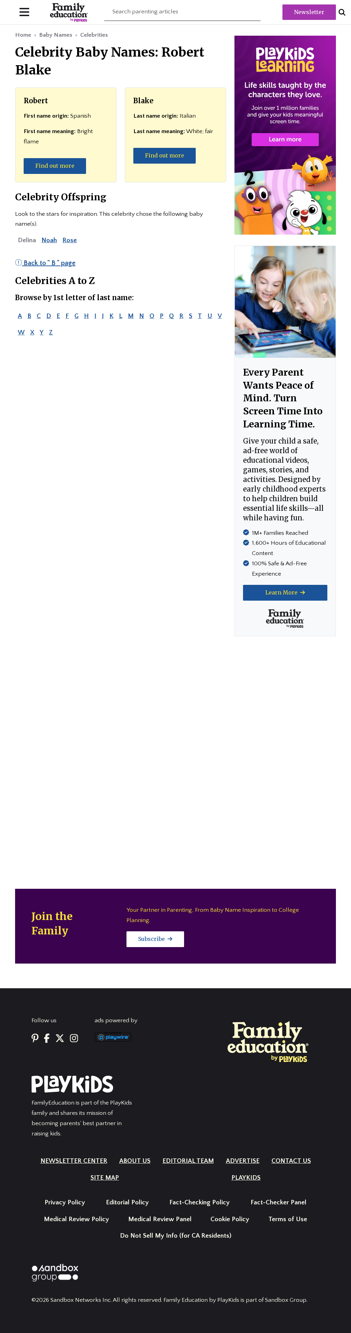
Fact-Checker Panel (278, 1202)
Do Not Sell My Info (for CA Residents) (175, 1235)
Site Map (104, 1177)
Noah (49, 240)
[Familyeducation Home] (268, 1041)
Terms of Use (287, 1219)
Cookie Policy (229, 1219)
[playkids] (285, 134)
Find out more (54, 165)
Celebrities (94, 35)
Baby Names (55, 35)
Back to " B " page (48, 263)
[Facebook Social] (47, 1039)
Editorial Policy (127, 1202)
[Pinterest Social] (35, 1039)
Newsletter (309, 12)
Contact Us (291, 1161)
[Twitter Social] (59, 1039)
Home (23, 35)
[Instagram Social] (74, 1039)
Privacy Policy (65, 1202)
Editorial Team (188, 1161)
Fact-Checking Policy (199, 1202)
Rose (69, 240)
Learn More (282, 592)
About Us (134, 1161)
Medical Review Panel (160, 1219)
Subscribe (152, 938)
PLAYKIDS (246, 1177)
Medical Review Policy (76, 1219)
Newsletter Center (73, 1161)
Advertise (242, 1161)
